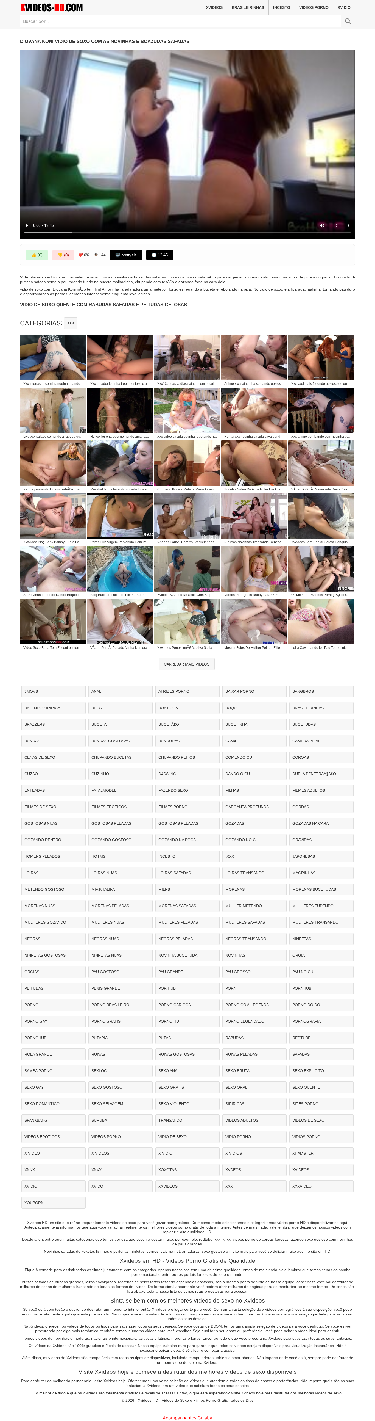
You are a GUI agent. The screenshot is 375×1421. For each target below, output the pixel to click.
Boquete (234, 708)
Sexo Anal (169, 1071)
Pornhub (301, 988)
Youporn (34, 1203)
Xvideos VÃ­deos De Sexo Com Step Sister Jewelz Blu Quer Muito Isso (187, 595)
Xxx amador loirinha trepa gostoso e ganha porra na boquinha (120, 384)
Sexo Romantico (42, 1104)
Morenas (235, 889)
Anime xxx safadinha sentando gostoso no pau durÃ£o (254, 384)
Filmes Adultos (308, 790)
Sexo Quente (306, 1087)
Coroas (300, 757)
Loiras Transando (244, 873)
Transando (170, 1120)
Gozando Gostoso (111, 840)
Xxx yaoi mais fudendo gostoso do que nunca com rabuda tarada (321, 384)
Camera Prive (306, 741)
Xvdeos (233, 1170)
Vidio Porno (238, 1137)
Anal (96, 691)
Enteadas (34, 790)
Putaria (99, 1038)
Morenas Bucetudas (314, 889)
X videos (100, 1153)
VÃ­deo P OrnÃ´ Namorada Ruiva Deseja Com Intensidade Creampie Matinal (321, 489)
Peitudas (33, 988)
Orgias (31, 972)
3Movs (31, 691)
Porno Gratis (106, 1021)
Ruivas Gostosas (176, 1054)
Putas (164, 1038)
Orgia (298, 955)
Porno (31, 1005)
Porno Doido (306, 1005)
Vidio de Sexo (172, 1137)
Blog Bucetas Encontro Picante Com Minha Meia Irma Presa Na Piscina (120, 595)
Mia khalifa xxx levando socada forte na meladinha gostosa (120, 489)
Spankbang (35, 1120)
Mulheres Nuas (107, 922)
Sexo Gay (34, 1087)
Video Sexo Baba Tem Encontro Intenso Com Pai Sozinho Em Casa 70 (53, 648)
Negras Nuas (105, 939)
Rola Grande (38, 1054)
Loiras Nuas (104, 873)
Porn (230, 988)
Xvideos (214, 7)
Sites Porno (305, 1104)
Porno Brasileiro (110, 1005)
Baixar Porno (239, 691)
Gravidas (302, 840)
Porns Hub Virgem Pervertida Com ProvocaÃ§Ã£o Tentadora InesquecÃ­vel (120, 542)
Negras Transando (245, 939)
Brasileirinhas (248, 7)
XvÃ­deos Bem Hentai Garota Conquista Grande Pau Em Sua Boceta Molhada (321, 542)
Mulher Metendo (243, 906)
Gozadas (234, 823)
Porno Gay (35, 1021)
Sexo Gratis (171, 1087)
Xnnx (29, 1170)
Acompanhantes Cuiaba (187, 1417)
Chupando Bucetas (111, 757)
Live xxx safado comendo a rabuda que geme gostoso (53, 436)
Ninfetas (301, 939)
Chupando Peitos (176, 757)
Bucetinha (236, 724)
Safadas (301, 1054)
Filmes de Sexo (40, 807)
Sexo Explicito (308, 1071)
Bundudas (169, 741)
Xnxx (96, 1170)
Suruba (99, 1120)
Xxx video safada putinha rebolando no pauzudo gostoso (187, 436)
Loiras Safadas (174, 873)
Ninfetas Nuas (106, 955)
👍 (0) (37, 255)
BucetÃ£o (168, 724)
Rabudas (234, 1038)
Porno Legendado (244, 1021)
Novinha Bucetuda (177, 955)
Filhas (232, 790)
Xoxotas (167, 1170)
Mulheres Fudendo (313, 906)
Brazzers (34, 724)
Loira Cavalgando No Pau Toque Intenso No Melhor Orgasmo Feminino (321, 648)
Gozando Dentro (42, 840)
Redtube (301, 1038)
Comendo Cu (238, 757)
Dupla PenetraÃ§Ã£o (314, 774)
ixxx (229, 856)
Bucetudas (304, 724)
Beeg (96, 708)
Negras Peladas (175, 939)
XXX (70, 323)
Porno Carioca (174, 1005)
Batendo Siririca (42, 708)
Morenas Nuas (39, 906)
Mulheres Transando (315, 922)
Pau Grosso (238, 972)
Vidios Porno (306, 1137)
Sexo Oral (236, 1087)
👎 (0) (63, 255)
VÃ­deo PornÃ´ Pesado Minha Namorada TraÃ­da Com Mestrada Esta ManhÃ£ (120, 648)
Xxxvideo (302, 1186)
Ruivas (98, 1054)
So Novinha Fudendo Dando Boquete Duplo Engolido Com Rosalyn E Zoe (53, 595)
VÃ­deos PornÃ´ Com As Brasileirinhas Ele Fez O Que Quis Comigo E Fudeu (187, 542)
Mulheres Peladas (178, 922)
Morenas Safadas (177, 906)
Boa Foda (168, 708)
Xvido (97, 1186)
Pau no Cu (302, 972)
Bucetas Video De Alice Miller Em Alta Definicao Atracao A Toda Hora (254, 489)
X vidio (165, 1153)
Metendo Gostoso (44, 889)
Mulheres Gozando (45, 922)
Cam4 (230, 741)
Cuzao (31, 774)
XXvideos (168, 1186)
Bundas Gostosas (110, 741)
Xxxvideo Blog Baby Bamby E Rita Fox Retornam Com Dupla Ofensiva (53, 542)
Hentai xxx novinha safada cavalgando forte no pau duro (254, 436)
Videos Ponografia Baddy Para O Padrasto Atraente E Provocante (254, 595)
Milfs (164, 889)
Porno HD (168, 1021)
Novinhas (235, 955)
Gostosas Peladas (111, 823)
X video (32, 1153)
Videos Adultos (241, 1120)
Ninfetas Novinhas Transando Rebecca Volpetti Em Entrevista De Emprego (254, 542)
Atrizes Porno (173, 691)
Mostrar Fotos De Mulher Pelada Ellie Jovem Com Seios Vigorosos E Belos (254, 648)
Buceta (99, 724)
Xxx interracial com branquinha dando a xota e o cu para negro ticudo (53, 384)
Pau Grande (170, 972)
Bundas (32, 741)
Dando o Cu (237, 774)
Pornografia (306, 1021)
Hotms (98, 856)
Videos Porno (314, 7)
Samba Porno (38, 1071)
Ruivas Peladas (241, 1054)
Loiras (31, 873)
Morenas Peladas (110, 906)
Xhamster (303, 1153)
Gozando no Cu (241, 840)
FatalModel (103, 790)
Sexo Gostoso (106, 1087)
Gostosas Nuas (40, 823)
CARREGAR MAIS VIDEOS (186, 664)
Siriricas (234, 1104)
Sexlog (99, 1071)
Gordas (300, 807)
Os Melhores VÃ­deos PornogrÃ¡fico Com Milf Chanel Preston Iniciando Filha (321, 595)
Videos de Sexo (308, 1120)
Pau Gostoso (105, 972)
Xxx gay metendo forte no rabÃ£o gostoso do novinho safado (53, 489)
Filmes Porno (173, 807)
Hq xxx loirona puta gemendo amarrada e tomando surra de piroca (120, 436)
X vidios (233, 1153)
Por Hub (167, 988)
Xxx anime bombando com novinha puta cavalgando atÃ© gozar (321, 436)
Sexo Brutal (238, 1071)
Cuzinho (100, 774)
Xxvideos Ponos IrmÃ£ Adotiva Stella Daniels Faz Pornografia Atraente (187, 648)
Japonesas (303, 856)
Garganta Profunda (247, 807)
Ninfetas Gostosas (45, 955)
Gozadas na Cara (310, 823)
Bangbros (303, 691)
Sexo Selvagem (107, 1104)
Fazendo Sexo (173, 790)
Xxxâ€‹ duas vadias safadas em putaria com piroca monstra (187, 384)
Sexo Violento (173, 1104)
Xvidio (344, 7)
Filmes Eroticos (109, 807)
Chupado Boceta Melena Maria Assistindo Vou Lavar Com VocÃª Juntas (187, 489)
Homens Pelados (42, 856)
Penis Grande (105, 988)
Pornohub (35, 1038)
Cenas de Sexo (39, 757)
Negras (32, 939)
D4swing (167, 774)
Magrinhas (303, 873)
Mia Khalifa (103, 889)
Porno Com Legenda (247, 1005)
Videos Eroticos (42, 1137)
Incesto (281, 7)
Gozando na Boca (177, 840)
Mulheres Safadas (245, 922)
